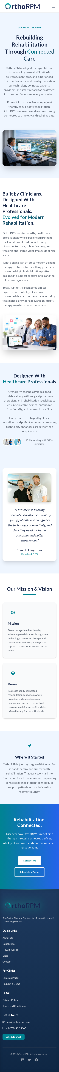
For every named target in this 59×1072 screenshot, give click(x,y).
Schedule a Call (13, 1036)
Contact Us (29, 860)
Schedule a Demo (29, 872)
